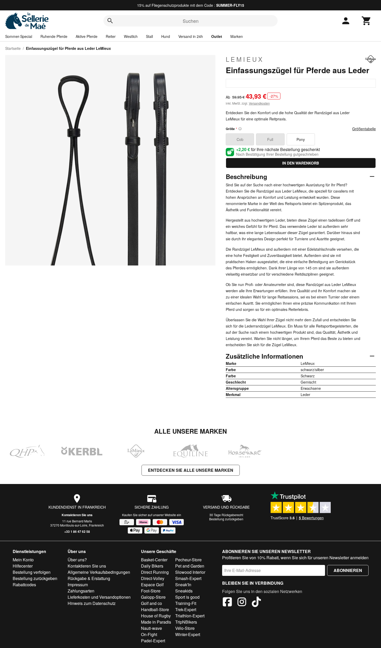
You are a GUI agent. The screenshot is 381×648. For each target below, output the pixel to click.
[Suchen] (110, 20)
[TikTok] (256, 603)
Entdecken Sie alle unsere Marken (190, 470)
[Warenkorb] (366, 21)
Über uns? (77, 560)
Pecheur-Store (188, 560)
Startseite (13, 48)
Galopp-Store (153, 597)
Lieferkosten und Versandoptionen (99, 597)
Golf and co (151, 603)
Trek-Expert (185, 609)
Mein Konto (23, 560)
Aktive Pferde (86, 36)
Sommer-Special (18, 36)
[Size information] (240, 129)
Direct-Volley (152, 578)
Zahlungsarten (81, 591)
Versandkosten (259, 103)
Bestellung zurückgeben (226, 519)
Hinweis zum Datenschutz (92, 603)
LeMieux (245, 59)
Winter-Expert (187, 634)
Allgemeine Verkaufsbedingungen (99, 572)
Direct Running (155, 572)
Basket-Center (154, 560)
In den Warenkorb (300, 163)
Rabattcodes (24, 585)
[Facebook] (227, 603)
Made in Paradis (156, 622)
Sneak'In (183, 585)
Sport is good (187, 597)
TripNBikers (186, 622)
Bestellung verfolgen (32, 572)
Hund (165, 36)
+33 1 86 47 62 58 (77, 531)
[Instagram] (242, 603)
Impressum (78, 585)
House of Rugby (156, 616)
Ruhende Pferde (53, 36)
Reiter (111, 36)
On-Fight (149, 634)
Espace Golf (152, 585)
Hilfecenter (23, 566)
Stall (149, 36)
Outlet (216, 36)
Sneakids (184, 591)
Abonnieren (348, 570)
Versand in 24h (190, 36)
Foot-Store (150, 591)
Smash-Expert (188, 578)
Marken (236, 36)
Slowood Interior (190, 572)
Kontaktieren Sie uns (77, 515)
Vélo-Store (185, 628)
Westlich (131, 36)
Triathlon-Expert (189, 616)
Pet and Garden (189, 566)
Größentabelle (364, 128)
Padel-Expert (153, 641)
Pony (301, 139)
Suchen (191, 20)
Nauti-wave (151, 628)
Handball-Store (155, 609)
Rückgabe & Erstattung (89, 578)
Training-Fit (185, 603)
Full (270, 139)
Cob (240, 139)
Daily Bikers (152, 566)
